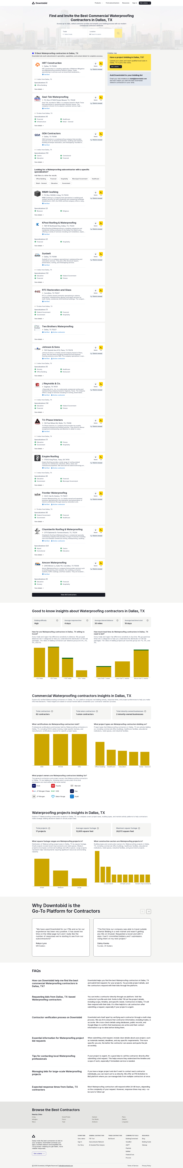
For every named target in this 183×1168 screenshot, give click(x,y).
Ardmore (95, 1122)
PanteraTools (130, 1154)
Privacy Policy (146, 1165)
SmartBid (128, 1142)
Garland (94, 1117)
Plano (124, 1117)
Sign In (80, 1142)
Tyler (63, 1122)
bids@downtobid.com (138, 79)
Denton (124, 1119)
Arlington (35, 1119)
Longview (125, 1122)
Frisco (64, 1119)
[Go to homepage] (42, 3)
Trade (65, 31)
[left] (142, 911)
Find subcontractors (112, 3)
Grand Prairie (66, 1117)
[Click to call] (101, 63)
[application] (60, 662)
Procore (128, 1158)
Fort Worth (95, 1119)
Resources (125, 3)
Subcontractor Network (96, 1142)
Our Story (81, 1145)
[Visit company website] (96, 63)
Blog (143, 1138)
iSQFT (128, 1145)
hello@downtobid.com (66, 1165)
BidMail (128, 1151)
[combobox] (91, 34)
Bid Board (111, 1138)
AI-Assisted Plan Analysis (97, 1145)
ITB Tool (91, 1138)
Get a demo (144, 3)
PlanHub (128, 1148)
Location (93, 31)
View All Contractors (68, 595)
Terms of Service (132, 1165)
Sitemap (144, 1145)
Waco (34, 1122)
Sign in (134, 3)
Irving (33, 1117)
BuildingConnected (132, 1138)
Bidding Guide (146, 1142)
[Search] (118, 33)
